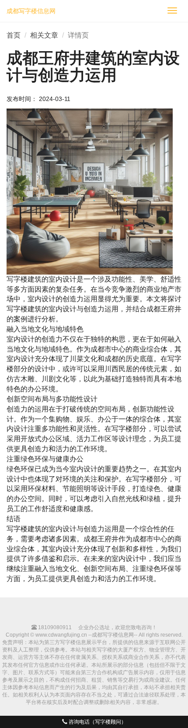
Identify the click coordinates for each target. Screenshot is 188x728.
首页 (14, 35)
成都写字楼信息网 (31, 10)
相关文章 (44, 35)
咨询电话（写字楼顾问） (96, 722)
